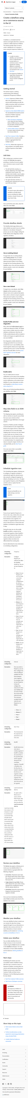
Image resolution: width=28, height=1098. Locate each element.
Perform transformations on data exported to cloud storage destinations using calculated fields (15, 1034)
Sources (8, 33)
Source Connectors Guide (11, 14)
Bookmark (7, 29)
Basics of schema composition (15, 119)
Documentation (7, 11)
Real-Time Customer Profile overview (15, 979)
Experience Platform (18, 11)
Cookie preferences (18, 1089)
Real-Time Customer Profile (12, 136)
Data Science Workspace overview (14, 981)
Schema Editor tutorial (13, 128)
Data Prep (8, 144)
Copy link (13, 29)
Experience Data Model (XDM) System (15, 111)
